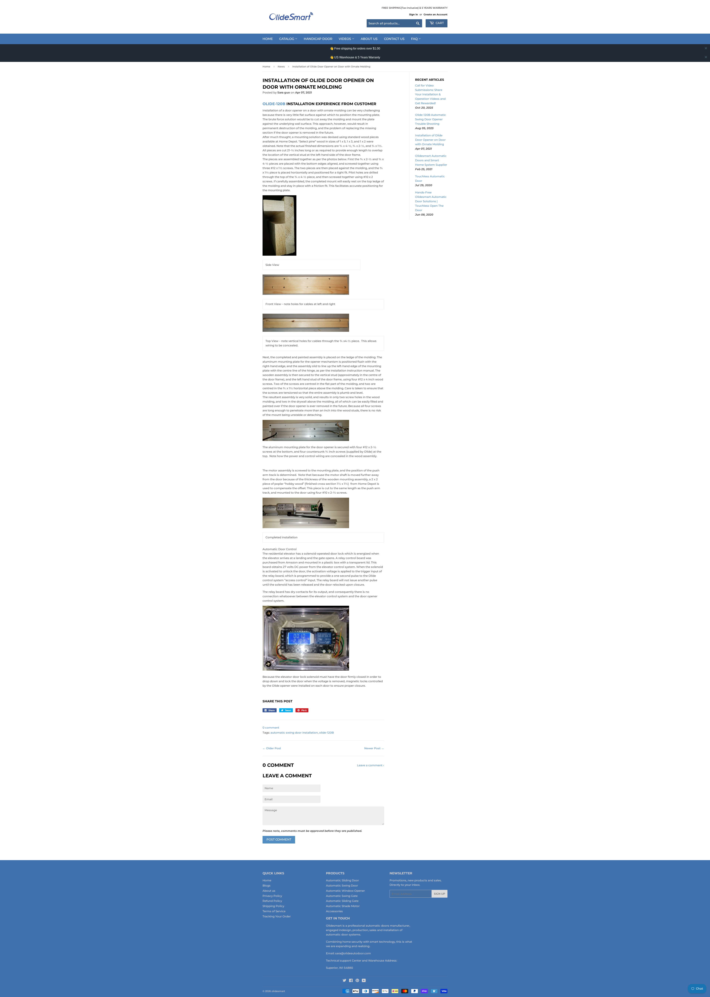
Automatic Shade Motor (343, 906)
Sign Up (439, 893)
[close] (706, 48)
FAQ (415, 39)
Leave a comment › (370, 765)
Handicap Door (318, 39)
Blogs (267, 885)
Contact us (394, 39)
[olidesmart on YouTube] (364, 981)
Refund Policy (272, 901)
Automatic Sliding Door (342, 880)
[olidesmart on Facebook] (351, 981)
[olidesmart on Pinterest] (357, 981)
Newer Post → (374, 748)
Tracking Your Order (277, 916)
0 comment (271, 727)
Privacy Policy (272, 896)
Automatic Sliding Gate (342, 901)
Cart (439, 23)
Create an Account (435, 14)
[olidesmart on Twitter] (344, 981)
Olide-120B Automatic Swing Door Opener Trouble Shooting (430, 119)
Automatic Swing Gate (342, 896)
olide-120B (326, 732)
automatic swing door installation (294, 732)
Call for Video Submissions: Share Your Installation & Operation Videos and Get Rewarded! (430, 94)
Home (268, 39)
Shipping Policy (273, 906)
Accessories (334, 911)
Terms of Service (274, 911)
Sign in (413, 14)
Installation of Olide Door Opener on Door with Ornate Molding (430, 140)
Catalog (287, 39)
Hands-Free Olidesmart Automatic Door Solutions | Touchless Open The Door (431, 201)
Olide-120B (274, 104)
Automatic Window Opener (345, 890)
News (281, 66)
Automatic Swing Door (342, 885)
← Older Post (272, 748)
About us (269, 890)
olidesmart (278, 991)
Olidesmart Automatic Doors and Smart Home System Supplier (431, 160)
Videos (345, 39)
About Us (369, 39)
